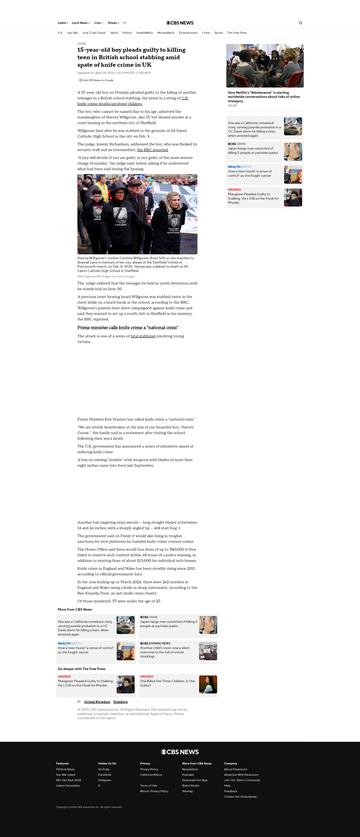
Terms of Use (148, 785)
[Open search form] (300, 23)
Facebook (104, 774)
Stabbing (120, 702)
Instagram (104, 780)
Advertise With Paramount (241, 774)
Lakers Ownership (68, 785)
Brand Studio (190, 785)
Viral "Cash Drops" (94, 33)
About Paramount (235, 769)
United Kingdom (97, 702)
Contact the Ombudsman (240, 796)
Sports (218, 33)
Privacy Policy (149, 769)
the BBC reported (152, 149)
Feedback (230, 791)
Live (98, 23)
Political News (65, 769)
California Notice (151, 774)
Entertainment (188, 33)
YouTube (104, 769)
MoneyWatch (166, 33)
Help (227, 785)
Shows (113, 22)
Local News (80, 22)
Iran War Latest (65, 774)
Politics (127, 33)
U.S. (60, 33)
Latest (62, 22)
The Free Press (237, 33)
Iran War (73, 33)
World (114, 33)
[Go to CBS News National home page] (180, 23)
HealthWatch (144, 33)
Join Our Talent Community (242, 780)
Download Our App (194, 780)
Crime (206, 33)
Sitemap (187, 791)
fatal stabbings (143, 336)
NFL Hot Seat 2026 (68, 780)
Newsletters (190, 769)
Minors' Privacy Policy (154, 791)
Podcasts (188, 774)
